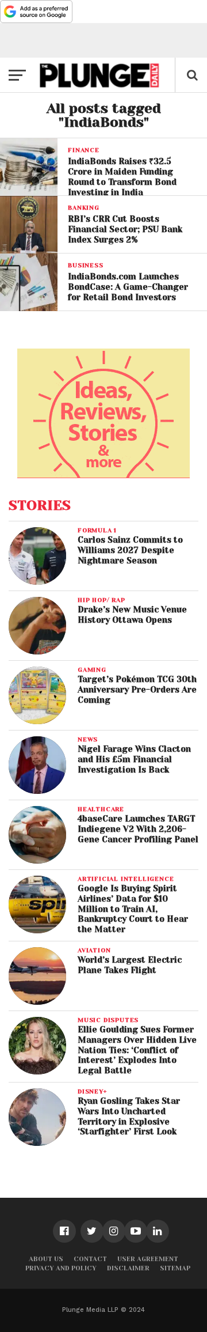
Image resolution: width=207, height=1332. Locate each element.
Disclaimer (128, 1268)
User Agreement (147, 1259)
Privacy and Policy (61, 1268)
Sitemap (175, 1268)
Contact (90, 1259)
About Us (46, 1259)
